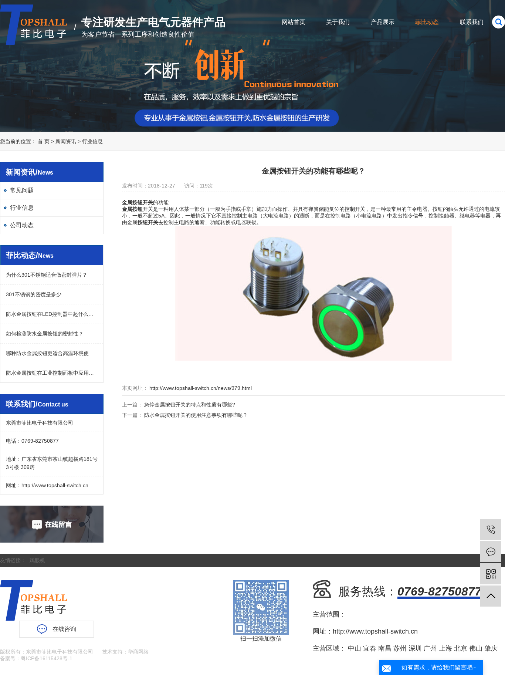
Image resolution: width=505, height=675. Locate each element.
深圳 (415, 648)
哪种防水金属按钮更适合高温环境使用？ (52, 353)
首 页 (44, 141)
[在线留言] (490, 551)
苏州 (400, 648)
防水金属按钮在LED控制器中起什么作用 (52, 314)
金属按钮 (132, 202)
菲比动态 (427, 22)
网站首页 (293, 22)
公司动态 (22, 225)
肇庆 (491, 648)
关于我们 (338, 22)
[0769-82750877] (490, 529)
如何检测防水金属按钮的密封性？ (45, 334)
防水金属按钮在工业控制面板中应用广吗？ (52, 373)
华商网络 (138, 652)
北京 (460, 648)
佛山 (475, 648)
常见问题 (22, 190)
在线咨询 (64, 629)
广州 (430, 648)
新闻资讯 (65, 141)
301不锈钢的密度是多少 (33, 294)
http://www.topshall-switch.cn (54, 485)
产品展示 (382, 22)
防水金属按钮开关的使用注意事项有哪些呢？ (196, 415)
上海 (445, 648)
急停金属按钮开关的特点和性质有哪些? (189, 405)
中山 (354, 648)
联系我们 (472, 22)
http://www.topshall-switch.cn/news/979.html (200, 388)
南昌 (385, 648)
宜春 (369, 648)
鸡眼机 (37, 560)
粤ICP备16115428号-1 (46, 658)
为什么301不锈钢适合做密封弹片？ (46, 275)
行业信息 (92, 141)
